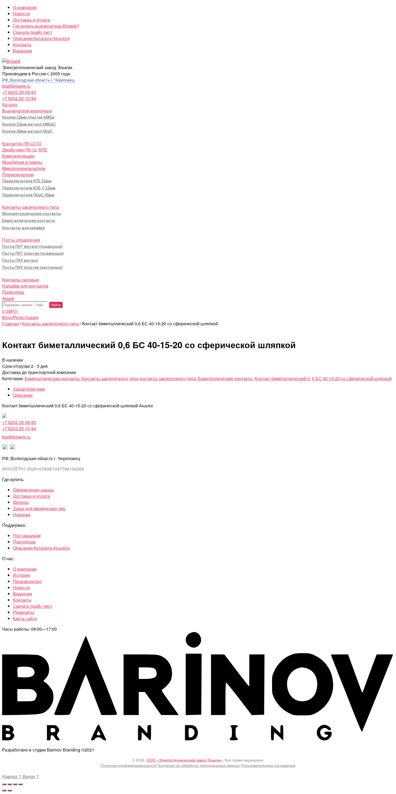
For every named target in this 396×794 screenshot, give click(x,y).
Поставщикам (27, 535)
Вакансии (22, 51)
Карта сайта (25, 618)
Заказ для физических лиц (39, 508)
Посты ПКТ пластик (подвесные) (33, 253)
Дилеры (21, 502)
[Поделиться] (10, 784)
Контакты (22, 44)
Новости (21, 13)
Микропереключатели (24, 168)
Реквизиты (23, 612)
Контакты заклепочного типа (30, 207)
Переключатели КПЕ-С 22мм (28, 188)
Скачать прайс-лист (32, 32)
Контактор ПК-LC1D (21, 143)
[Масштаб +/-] (20, 784)
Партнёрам (24, 542)
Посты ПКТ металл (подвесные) (32, 246)
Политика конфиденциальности (128, 765)
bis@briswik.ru (16, 86)
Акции (8, 298)
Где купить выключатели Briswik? (46, 26)
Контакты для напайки (23, 228)
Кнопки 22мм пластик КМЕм (28, 117)
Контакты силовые (20, 280)
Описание (23, 395)
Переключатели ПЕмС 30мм (28, 195)
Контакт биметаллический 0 (282, 378)
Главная (10, 323)
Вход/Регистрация (20, 317)
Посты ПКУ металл (20, 260)
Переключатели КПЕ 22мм (26, 181)
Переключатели (18, 174)
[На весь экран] (15, 784)
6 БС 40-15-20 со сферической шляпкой (352, 378)
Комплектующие (18, 156)
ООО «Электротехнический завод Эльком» (185, 760)
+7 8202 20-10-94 (19, 98)
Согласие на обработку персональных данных (199, 765)
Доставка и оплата (31, 20)
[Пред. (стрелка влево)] (4, 790)
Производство (27, 581)
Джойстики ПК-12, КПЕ (24, 150)
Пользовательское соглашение (268, 765)
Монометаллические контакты (31, 213)
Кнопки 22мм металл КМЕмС (29, 124)
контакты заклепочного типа (168, 378)
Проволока (13, 292)
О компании (25, 7)
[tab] (203, 389)
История (21, 575)
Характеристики (29, 389)
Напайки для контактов (25, 286)
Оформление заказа (33, 490)
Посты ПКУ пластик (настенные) (32, 267)
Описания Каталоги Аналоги (41, 38)
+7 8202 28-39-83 (19, 92)
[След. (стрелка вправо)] (10, 790)
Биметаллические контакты (28, 220)
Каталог (10, 104)
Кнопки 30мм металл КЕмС (27, 131)
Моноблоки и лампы (22, 162)
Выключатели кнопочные (27, 111)
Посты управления (21, 240)
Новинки (21, 514)
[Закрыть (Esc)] (4, 784)
